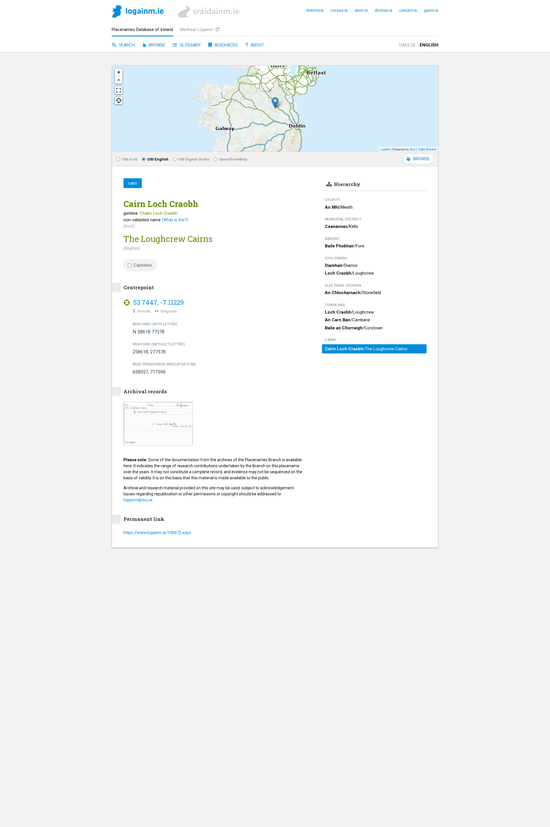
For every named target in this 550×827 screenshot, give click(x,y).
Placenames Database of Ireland (142, 29)
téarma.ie (315, 10)
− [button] (118, 80)
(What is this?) (175, 220)
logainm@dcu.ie (137, 500)
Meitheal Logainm (197, 29)
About (257, 45)
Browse (156, 45)
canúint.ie (408, 10)
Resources (225, 45)
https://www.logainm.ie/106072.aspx (157, 532)
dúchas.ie (383, 10)
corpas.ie (339, 10)
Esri (412, 149)
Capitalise (142, 265)
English (429, 45)
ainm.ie (361, 10)
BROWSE (421, 158)
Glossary (189, 45)
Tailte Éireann (427, 149)
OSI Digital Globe (193, 159)
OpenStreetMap (233, 159)
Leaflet (385, 149)
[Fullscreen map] (118, 90)
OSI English (157, 159)
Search (126, 45)
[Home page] (138, 12)
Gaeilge (407, 45)
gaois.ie (431, 10)
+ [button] (118, 72)
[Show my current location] (118, 100)
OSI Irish (130, 159)
